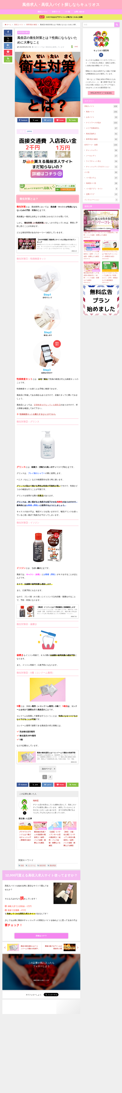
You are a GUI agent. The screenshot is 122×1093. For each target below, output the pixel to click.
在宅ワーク (56, 11)
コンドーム (32, 865)
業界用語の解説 (23, 32)
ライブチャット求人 (101, 161)
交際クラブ (101, 194)
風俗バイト (101, 112)
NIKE (76, 46)
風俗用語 (53, 865)
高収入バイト (43, 11)
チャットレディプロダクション (101, 167)
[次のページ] (47, 771)
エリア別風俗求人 (101, 128)
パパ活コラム (101, 178)
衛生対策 (42, 865)
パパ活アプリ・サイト (101, 189)
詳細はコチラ (41, 936)
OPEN (29, 131)
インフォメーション (100, 200)
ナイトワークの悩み (101, 123)
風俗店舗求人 (101, 134)
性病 (22, 865)
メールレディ (101, 156)
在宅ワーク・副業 (100, 145)
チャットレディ (101, 150)
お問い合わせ (79, 11)
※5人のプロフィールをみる (101, 93)
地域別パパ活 (101, 183)
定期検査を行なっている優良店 (47, 405)
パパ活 (67, 11)
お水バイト (101, 117)
